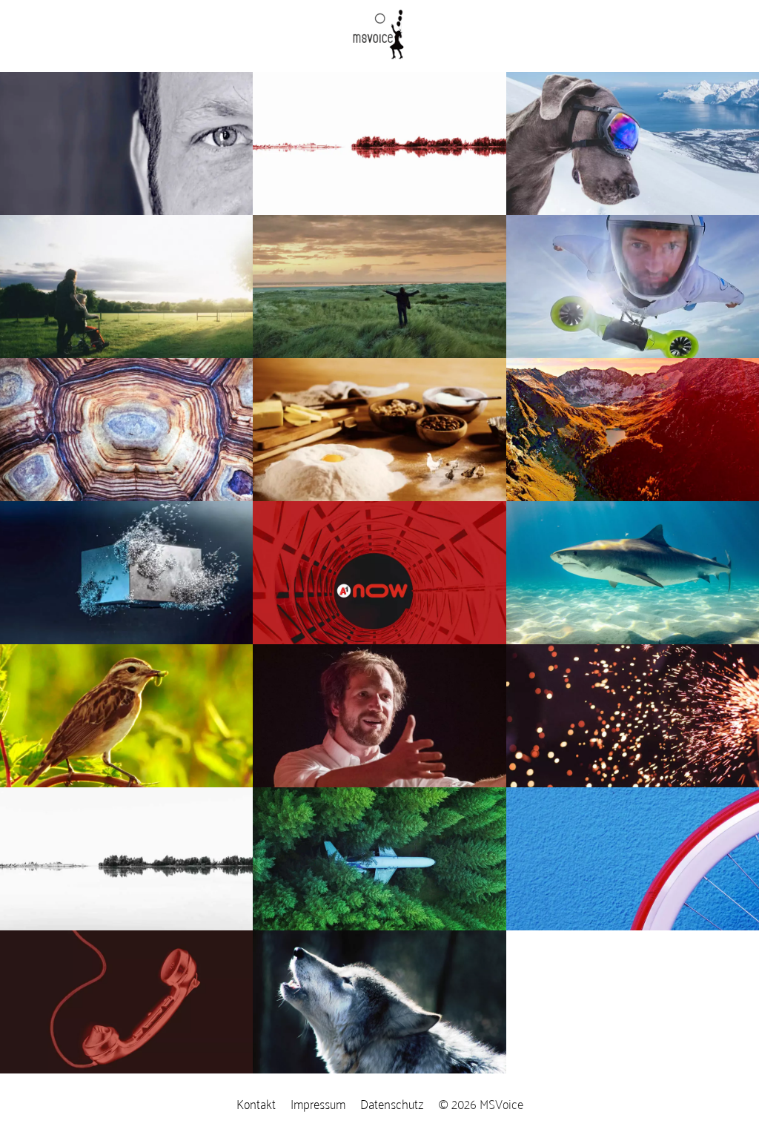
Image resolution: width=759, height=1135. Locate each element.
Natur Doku (43, 825)
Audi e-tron (42, 799)
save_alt (236, 910)
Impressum (318, 1103)
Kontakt (256, 1103)
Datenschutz (391, 1103)
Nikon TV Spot (51, 851)
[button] (379, 111)
